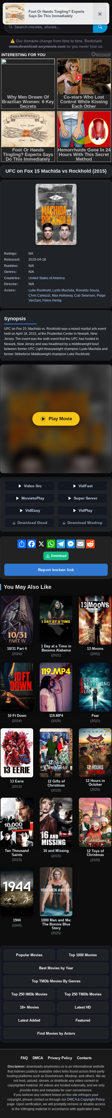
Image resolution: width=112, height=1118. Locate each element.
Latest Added (29, 1020)
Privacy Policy (60, 1058)
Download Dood (32, 523)
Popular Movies (29, 955)
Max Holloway (62, 295)
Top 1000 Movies (83, 955)
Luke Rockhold (40, 290)
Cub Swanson (84, 295)
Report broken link (56, 570)
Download (58, 556)
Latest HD (83, 1007)
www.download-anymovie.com (38, 46)
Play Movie (60, 418)
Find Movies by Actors (56, 1033)
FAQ (24, 1058)
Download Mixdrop (84, 523)
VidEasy (32, 510)
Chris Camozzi (39, 295)
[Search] (100, 27)
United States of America (47, 278)
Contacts (84, 1058)
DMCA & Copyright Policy (86, 1099)
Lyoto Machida (63, 290)
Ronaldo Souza (87, 290)
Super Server (85, 498)
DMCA (38, 1058)
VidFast (86, 486)
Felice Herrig (51, 300)
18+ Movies (29, 1007)
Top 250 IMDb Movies (29, 994)
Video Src (33, 486)
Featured (83, 1020)
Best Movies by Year (56, 968)
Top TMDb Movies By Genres (56, 981)
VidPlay (85, 510)
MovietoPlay (32, 498)
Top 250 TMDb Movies (82, 994)
